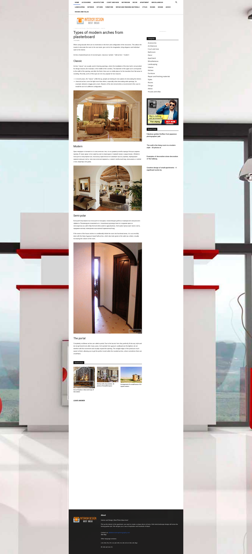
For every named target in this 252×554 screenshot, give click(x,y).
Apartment (144, 2)
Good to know (79, 363)
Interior (90, 7)
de (104, 547)
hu (108, 543)
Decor (135, 2)
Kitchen (100, 7)
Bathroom (126, 2)
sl (125, 543)
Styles (144, 7)
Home (77, 2)
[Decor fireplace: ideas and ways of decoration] (84, 377)
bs (130, 543)
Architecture (99, 2)
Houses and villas (82, 12)
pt (106, 547)
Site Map (103, 534)
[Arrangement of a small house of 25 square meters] (131, 375)
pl (115, 543)
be (105, 543)
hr (110, 543)
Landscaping (80, 7)
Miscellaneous (157, 2)
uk (133, 543)
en (102, 543)
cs (113, 543)
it (111, 547)
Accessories (86, 2)
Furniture (109, 7)
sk (123, 543)
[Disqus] (107, 427)
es (109, 547)
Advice (168, 7)
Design (160, 7)
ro (121, 543)
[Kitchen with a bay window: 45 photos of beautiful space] (107, 374)
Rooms (152, 7)
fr (101, 547)
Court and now (113, 2)
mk (118, 543)
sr (128, 543)
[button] (176, 2)
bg (136, 543)
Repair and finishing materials (128, 7)
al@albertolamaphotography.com (119, 532)
